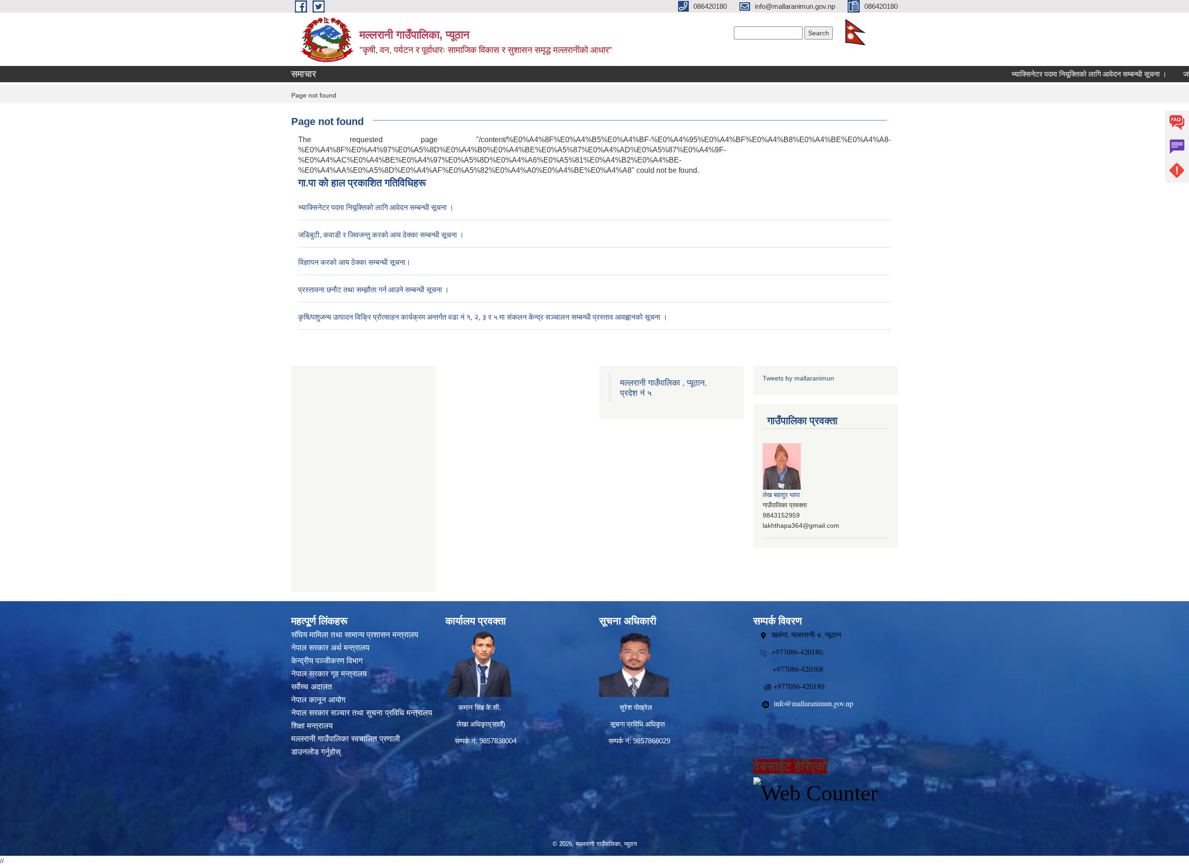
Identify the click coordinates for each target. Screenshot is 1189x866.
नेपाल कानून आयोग (318, 699)
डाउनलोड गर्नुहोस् (315, 752)
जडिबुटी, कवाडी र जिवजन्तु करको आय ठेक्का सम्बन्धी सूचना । (381, 235)
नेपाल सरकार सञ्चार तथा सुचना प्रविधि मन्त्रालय (361, 713)
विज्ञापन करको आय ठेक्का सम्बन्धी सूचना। (354, 262)
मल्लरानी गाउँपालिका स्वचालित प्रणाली (345, 739)
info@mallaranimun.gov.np (813, 703)
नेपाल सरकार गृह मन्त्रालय (328, 673)
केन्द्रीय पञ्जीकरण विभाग (327, 660)
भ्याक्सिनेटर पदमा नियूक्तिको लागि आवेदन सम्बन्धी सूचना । (1065, 74)
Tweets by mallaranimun (798, 378)
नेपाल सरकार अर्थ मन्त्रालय (330, 647)
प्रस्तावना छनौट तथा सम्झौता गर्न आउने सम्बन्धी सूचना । (373, 290)
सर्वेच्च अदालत (311, 686)
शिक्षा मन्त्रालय (312, 726)
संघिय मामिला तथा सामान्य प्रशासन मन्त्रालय (354, 634)
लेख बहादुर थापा (781, 495)
